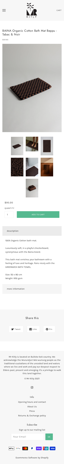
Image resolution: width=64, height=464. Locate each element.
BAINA (5, 40)
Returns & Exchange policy (32, 415)
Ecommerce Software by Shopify (32, 457)
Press (32, 411)
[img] (32, 387)
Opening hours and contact (32, 402)
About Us (32, 406)
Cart (59, 10)
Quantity (9, 208)
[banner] (32, 10)
